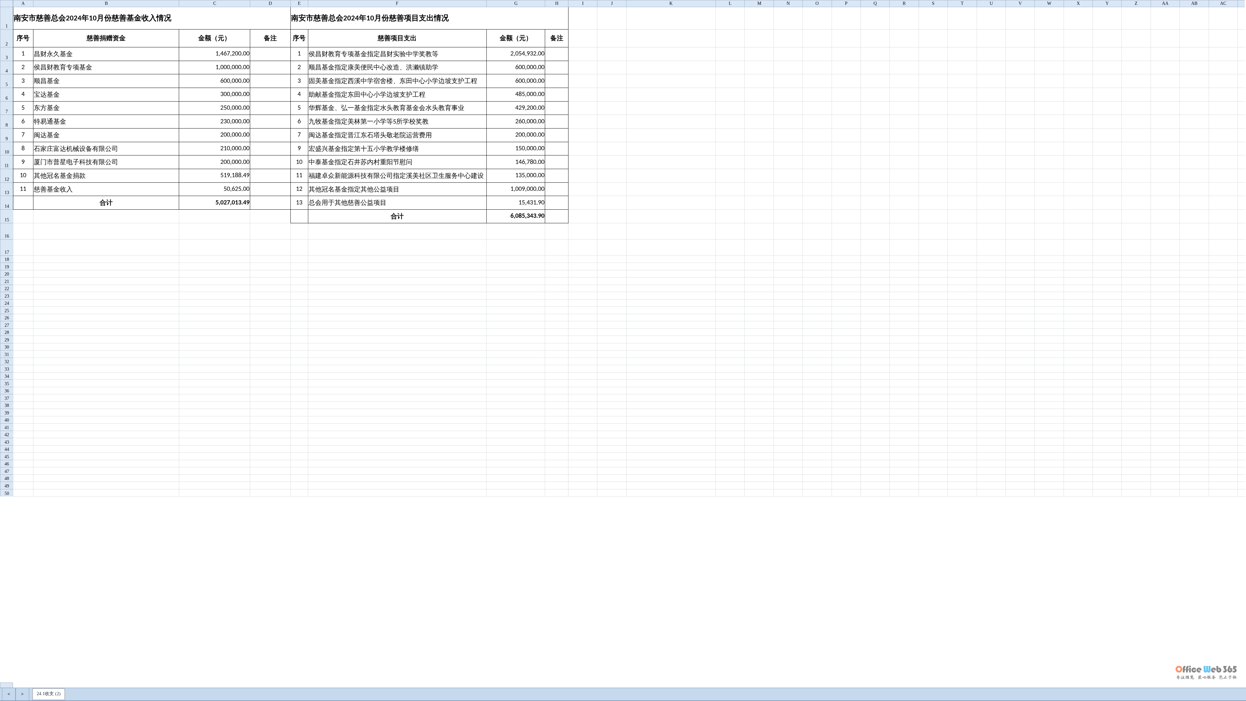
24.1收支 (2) (49, 693)
